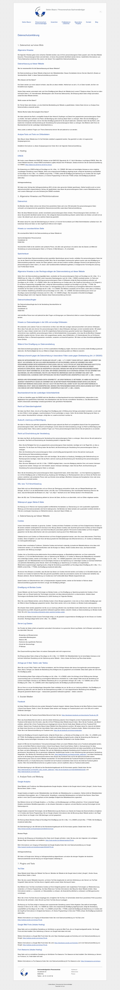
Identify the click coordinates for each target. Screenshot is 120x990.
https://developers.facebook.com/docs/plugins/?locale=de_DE (80, 715)
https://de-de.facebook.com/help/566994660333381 (70, 769)
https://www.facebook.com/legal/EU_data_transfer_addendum (36, 769)
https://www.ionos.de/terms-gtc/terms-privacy (38, 165)
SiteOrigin (62, 986)
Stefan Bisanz (26, 22)
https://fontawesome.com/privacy (90, 961)
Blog (96, 22)
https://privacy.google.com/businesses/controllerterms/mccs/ (35, 829)
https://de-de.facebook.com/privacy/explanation (68, 730)
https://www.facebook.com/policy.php (28, 772)
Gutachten (54, 22)
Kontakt (88, 22)
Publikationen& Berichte (66, 22)
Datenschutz (74, 972)
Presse (73, 974)
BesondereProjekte (78, 22)
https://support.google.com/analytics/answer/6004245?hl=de (35, 847)
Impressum (74, 969)
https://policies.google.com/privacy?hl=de (30, 920)
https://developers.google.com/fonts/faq (66, 943)
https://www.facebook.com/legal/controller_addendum (70, 754)
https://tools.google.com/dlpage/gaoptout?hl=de (59, 840)
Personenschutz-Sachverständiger (41, 22)
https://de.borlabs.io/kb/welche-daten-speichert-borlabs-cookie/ (46, 612)
